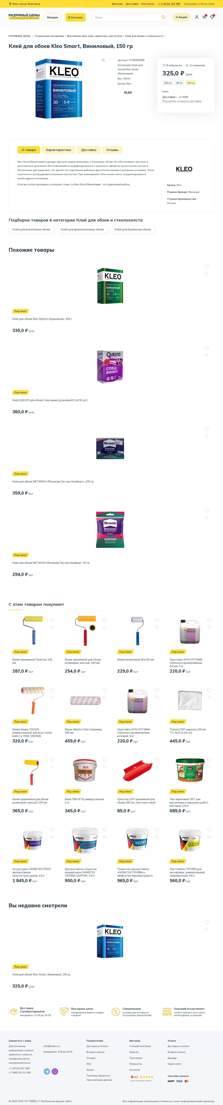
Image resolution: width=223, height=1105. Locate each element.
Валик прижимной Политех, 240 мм (32, 661)
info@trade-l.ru (52, 1046)
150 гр (191, 82)
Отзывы (91, 1058)
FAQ (89, 1063)
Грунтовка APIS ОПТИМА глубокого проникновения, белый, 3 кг (186, 663)
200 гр (168, 82)
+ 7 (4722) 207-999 (169, 3)
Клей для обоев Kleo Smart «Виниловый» (130, 69)
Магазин (117, 3)
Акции (90, 1069)
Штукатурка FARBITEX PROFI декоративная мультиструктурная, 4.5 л (31, 872)
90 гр (179, 82)
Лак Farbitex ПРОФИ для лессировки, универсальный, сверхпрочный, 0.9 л (187, 872)
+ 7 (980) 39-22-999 (19, 1072)
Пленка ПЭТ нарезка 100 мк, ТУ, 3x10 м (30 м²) (188, 731)
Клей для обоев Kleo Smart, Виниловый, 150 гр (41, 974)
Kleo (128, 83)
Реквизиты (135, 1063)
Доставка (132, 3)
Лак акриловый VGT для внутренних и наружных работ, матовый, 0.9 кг (189, 802)
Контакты (147, 3)
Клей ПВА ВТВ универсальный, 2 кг (84, 801)
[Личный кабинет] (197, 17)
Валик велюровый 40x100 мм (135, 659)
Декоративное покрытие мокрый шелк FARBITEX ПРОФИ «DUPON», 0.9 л (81, 872)
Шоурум (52, 17)
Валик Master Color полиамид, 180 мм (83, 731)
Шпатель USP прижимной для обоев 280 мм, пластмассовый (136, 801)
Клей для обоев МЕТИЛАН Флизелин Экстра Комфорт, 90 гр (51, 562)
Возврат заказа (95, 1052)
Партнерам (135, 1058)
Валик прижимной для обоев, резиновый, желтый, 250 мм (30, 801)
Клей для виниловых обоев (31, 229)
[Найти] (163, 17)
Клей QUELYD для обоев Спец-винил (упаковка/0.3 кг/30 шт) (49, 400)
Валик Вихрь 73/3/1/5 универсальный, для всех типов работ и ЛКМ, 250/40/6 (32, 733)
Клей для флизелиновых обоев (82, 229)
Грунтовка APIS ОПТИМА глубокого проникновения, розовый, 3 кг (133, 733)
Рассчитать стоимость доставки (182, 101)
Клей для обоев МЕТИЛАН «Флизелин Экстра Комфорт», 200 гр (53, 481)
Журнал (134, 1052)
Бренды (172, 1058)
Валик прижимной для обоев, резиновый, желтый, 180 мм (83, 661)
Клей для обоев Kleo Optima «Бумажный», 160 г (42, 319)
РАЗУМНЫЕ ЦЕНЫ (20, 36)
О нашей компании (140, 1046)
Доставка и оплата (97, 1046)
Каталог (77, 17)
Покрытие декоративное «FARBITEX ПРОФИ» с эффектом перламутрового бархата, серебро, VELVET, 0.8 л (137, 872)
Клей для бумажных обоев (132, 229)
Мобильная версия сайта (56, 1101)
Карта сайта (174, 1063)
